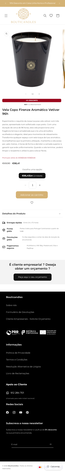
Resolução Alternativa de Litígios (23, 366)
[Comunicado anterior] (5, 3)
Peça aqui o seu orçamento (32, 277)
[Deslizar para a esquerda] (26, 94)
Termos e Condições (16, 359)
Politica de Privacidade (18, 352)
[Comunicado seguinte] (59, 3)
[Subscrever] (50, 444)
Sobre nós (11, 305)
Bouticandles (13, 466)
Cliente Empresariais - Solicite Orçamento (28, 319)
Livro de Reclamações (17, 373)
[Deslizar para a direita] (39, 94)
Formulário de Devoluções (20, 312)
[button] (6, 15)
